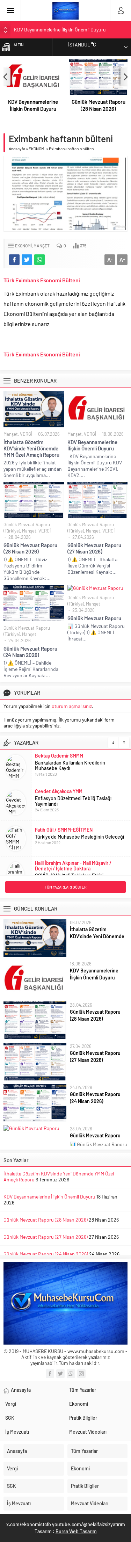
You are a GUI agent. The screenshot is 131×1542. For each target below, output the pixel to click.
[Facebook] (50, 1373)
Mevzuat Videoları (88, 1432)
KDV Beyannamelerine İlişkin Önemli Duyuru (60, 29)
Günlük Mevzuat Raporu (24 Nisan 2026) (30, 651)
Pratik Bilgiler (83, 1418)
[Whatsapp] (71, 1373)
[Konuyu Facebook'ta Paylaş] (14, 259)
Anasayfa (17, 148)
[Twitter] (60, 1373)
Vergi (10, 1404)
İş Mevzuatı (17, 1432)
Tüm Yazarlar (82, 1390)
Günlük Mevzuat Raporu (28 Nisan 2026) (98, 105)
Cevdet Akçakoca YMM (58, 791)
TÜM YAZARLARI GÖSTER (66, 887)
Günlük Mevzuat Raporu (94, 618)
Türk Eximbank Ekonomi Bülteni (41, 280)
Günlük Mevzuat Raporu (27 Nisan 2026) (94, 548)
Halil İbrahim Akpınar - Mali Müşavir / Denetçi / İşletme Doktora (73, 865)
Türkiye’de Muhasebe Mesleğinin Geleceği (79, 837)
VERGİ (26, 434)
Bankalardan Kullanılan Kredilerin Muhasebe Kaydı (70, 765)
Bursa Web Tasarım (76, 1531)
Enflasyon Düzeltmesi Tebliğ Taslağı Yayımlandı (73, 801)
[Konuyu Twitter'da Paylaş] (27, 259)
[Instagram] (81, 1373)
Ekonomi (78, 1404)
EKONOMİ (37, 148)
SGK (9, 1418)
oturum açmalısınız (72, 706)
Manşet (42, 245)
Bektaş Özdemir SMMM (59, 756)
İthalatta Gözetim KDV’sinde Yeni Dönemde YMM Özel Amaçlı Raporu (31, 448)
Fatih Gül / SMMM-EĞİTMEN (64, 830)
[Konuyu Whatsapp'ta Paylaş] (39, 259)
